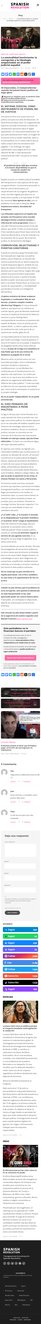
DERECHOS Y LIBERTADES (9, 54)
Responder (27, 781)
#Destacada (20, 1291)
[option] (20, 1068)
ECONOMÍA (4, 742)
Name (6, 861)
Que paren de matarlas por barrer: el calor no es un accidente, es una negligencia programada (17, 705)
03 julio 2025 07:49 (13, 68)
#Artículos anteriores (10, 1286)
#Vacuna (7, 1305)
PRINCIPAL (11, 18)
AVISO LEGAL (16, 1318)
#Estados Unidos (9, 1295)
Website (7, 885)
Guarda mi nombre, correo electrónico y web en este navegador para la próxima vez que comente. (20, 901)
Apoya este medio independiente (20, 658)
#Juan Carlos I (8, 1300)
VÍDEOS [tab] (6, 1141)
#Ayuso (23, 1286)
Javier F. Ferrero (5, 68)
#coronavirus (8, 1291)
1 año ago (13, 781)
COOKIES (20, 1320)
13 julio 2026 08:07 (13, 1236)
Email (6, 873)
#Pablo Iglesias (21, 1300)
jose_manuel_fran (24, 619)
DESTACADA (33, 689)
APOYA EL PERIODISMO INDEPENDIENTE (17, 82)
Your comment (10, 842)
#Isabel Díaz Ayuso (24, 1295)
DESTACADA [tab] (8, 997)
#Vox (16, 1305)
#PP (31, 1300)
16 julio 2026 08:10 (13, 1135)
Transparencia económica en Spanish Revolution (16, 1257)
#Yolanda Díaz (26, 1305)
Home (4, 18)
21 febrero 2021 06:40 (14, 753)
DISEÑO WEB (27, 1320)
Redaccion (5, 1135)
